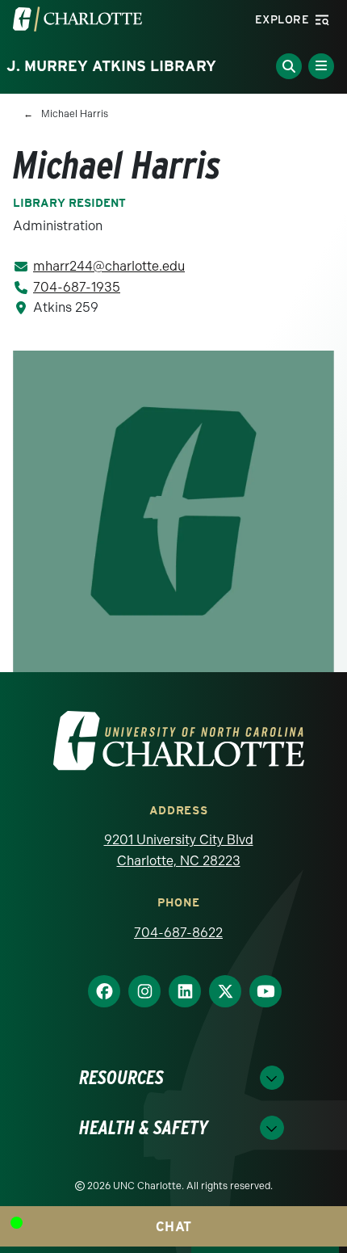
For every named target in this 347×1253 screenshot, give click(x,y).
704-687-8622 (178, 932)
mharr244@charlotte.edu (109, 266)
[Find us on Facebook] (97, 991)
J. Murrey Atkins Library (111, 65)
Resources (121, 1077)
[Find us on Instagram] (138, 991)
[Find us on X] (219, 991)
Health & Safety (143, 1127)
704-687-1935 (76, 287)
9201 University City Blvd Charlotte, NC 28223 (178, 850)
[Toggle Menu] (321, 66)
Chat (174, 1226)
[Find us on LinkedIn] (178, 991)
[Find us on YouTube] (259, 991)
